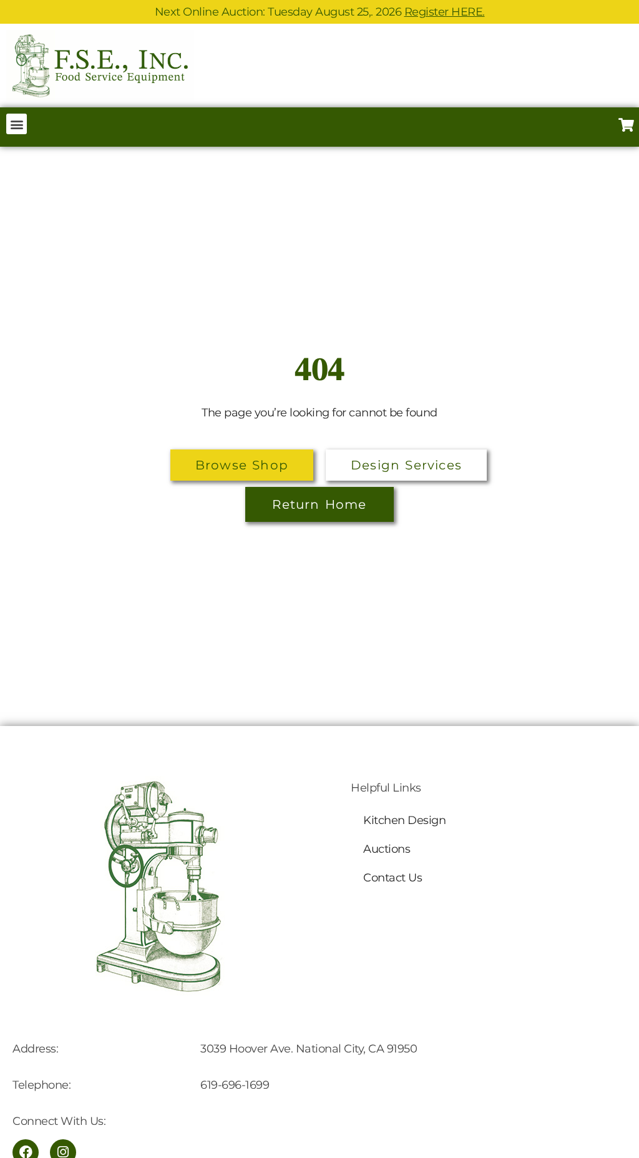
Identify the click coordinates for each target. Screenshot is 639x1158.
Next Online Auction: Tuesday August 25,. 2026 (320, 12)
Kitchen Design (404, 820)
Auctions (386, 849)
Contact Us (392, 878)
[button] (16, 124)
